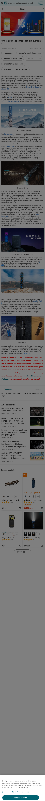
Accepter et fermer (20, 797)
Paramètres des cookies (20, 792)
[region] (22, 788)
